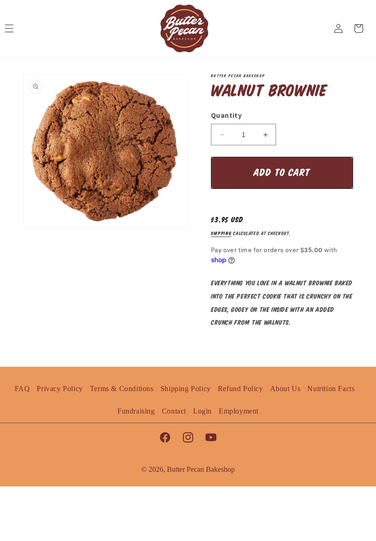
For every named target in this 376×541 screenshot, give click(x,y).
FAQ (22, 388)
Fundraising (136, 411)
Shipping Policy (185, 388)
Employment (239, 411)
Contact (174, 411)
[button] (14, 28)
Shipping (221, 234)
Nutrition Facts (330, 388)
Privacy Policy (60, 388)
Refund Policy (240, 388)
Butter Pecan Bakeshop (201, 469)
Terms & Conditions (122, 388)
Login (202, 411)
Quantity (226, 115)
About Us (285, 388)
